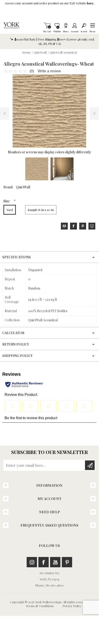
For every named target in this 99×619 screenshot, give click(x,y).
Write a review (49, 71)
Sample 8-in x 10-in (41, 210)
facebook (73, 226)
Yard (9, 210)
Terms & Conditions (40, 606)
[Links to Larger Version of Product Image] (49, 111)
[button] (92, 25)
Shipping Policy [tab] (17, 356)
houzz (91, 226)
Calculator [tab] (13, 333)
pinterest (82, 226)
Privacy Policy (71, 606)
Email (64, 226)
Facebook (43, 562)
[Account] (74, 25)
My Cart (47, 25)
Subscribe (90, 465)
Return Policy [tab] (15, 344)
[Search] (84, 25)
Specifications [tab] (16, 257)
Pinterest (67, 562)
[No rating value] (16, 71)
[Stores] (65, 25)
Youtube (55, 562)
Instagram (32, 562)
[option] (36, 168)
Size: (7, 201)
